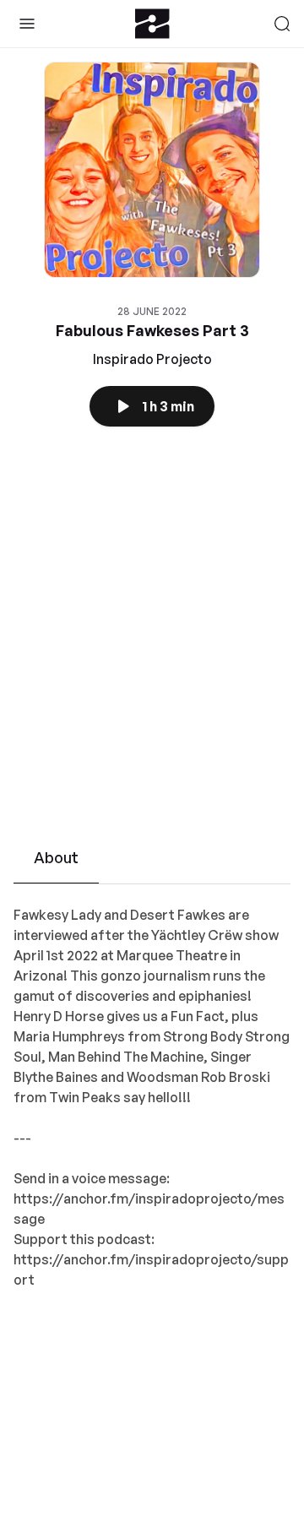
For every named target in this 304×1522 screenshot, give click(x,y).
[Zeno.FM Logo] (152, 23)
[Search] (282, 23)
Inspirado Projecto (152, 359)
